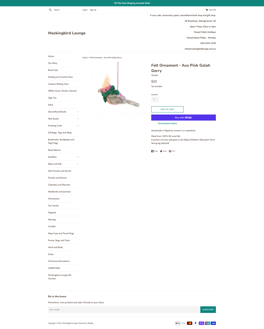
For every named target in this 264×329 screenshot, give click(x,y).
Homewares (53, 198)
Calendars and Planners (59, 184)
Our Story (52, 63)
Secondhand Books (63, 111)
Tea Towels (53, 205)
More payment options (167, 123)
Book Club (53, 70)
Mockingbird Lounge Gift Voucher (59, 277)
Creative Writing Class (58, 84)
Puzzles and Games (57, 177)
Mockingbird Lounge (67, 33)
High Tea (52, 98)
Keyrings (52, 219)
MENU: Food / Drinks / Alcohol (62, 91)
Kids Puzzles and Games (59, 171)
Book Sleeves (54, 150)
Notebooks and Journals (59, 191)
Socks (50, 254)
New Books (63, 118)
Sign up (93, 10)
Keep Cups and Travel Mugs (61, 233)
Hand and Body (55, 247)
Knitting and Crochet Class (60, 77)
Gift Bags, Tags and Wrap (60, 132)
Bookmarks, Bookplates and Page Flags (61, 141)
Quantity (154, 95)
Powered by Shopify (86, 323)
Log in (84, 10)
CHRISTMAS (54, 268)
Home (51, 56)
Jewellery (63, 157)
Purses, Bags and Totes (59, 240)
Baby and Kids (63, 164)
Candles (52, 226)
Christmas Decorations (59, 261)
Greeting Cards (63, 125)
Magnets (52, 212)
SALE (50, 105)
